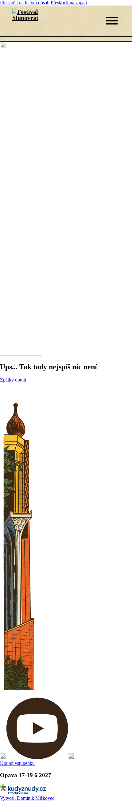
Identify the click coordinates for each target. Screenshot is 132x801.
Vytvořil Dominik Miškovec (27, 798)
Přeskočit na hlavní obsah (24, 2)
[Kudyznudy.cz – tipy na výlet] (23, 792)
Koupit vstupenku (17, 763)
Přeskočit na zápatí (69, 2)
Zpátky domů (13, 379)
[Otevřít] (112, 21)
